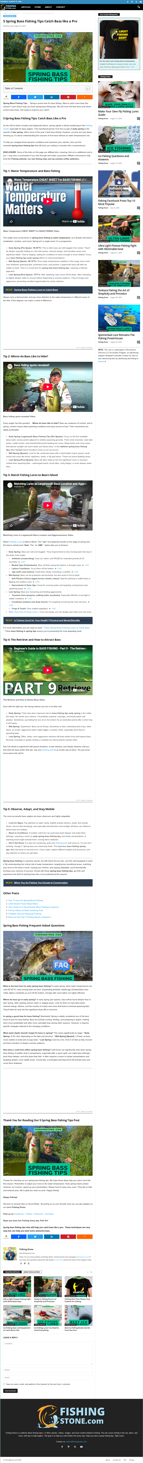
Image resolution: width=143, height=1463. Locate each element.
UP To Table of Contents (84, 347)
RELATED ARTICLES (12, 1272)
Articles (25, 7)
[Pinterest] (132, 2)
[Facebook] (127, 2)
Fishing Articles (15, 13)
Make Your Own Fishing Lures (23, 612)
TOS (124, 1460)
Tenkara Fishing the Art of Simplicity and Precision (45, 1300)
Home (5, 13)
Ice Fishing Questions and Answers (113, 157)
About (48, 7)
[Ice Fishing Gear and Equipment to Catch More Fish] (17, 1315)
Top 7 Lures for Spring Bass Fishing (25, 900)
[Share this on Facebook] (19, 97)
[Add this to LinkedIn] (51, 97)
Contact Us (117, 1460)
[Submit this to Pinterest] (68, 97)
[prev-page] (87, 1272)
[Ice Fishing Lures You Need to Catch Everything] (48, 1315)
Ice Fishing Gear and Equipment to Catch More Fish (16, 1329)
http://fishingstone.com (27, 1253)
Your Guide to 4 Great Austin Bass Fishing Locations (33, 907)
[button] (139, 7)
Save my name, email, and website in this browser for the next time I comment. (38, 1384)
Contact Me (58, 1260)
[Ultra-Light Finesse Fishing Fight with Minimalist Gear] (17, 1286)
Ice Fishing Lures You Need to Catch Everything (46, 1329)
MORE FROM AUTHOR (32, 1272)
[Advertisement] (48, 324)
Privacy (131, 1460)
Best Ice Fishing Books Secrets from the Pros (77, 1329)
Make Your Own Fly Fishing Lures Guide (118, 113)
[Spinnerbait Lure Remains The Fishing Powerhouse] (119, 318)
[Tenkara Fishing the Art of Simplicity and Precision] (48, 1286)
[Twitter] (136, 2)
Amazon (101, 361)
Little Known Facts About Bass (23, 904)
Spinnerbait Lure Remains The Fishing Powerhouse (116, 336)
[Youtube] (140, 2)
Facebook (19, 1214)
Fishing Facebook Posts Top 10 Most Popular (116, 202)
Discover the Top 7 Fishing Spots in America (29, 917)
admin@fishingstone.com (76, 1442)
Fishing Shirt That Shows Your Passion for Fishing (77, 1300)
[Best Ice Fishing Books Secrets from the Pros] (79, 1315)
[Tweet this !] (35, 97)
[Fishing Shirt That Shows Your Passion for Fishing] (79, 1286)
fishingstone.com (82, 1257)
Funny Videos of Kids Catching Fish (25, 910)
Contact (60, 7)
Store (38, 7)
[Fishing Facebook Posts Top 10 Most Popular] (119, 183)
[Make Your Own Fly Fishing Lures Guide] (119, 94)
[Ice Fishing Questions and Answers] (119, 139)
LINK (23, 562)
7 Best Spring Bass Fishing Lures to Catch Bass (67, 628)
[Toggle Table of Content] (86, 89)
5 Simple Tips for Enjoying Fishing (24, 914)
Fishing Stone (26, 1249)
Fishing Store (103, 330)
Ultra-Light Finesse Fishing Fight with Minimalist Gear (17, 1300)
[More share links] (84, 97)
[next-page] (91, 1272)
